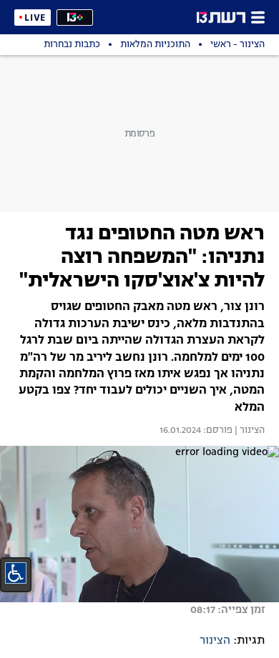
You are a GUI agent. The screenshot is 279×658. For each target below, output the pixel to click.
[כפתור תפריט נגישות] (15, 573)
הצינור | (248, 431)
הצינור (215, 641)
